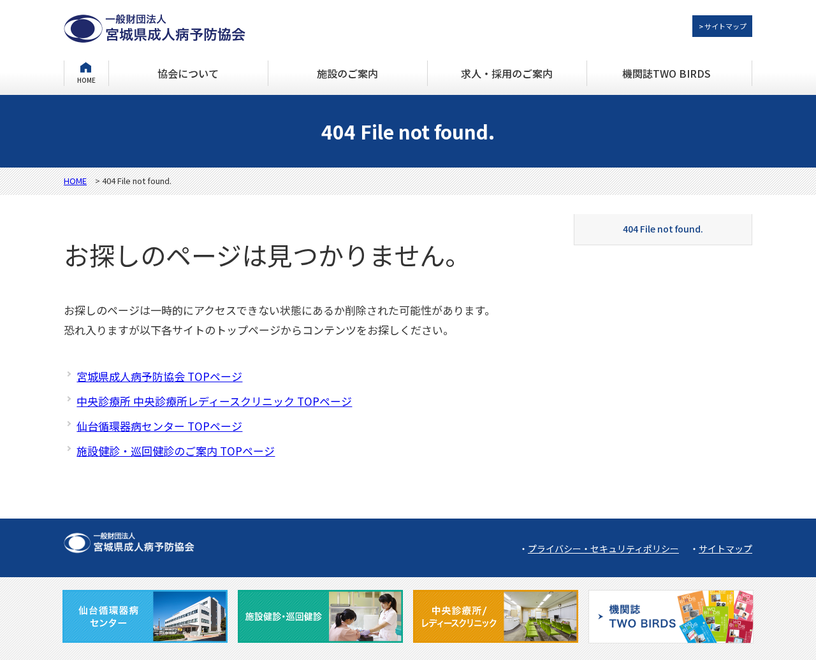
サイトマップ (725, 548)
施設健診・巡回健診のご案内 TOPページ (175, 451)
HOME (86, 79)
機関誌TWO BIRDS (666, 73)
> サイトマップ (723, 26)
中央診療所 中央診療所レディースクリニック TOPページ (214, 401)
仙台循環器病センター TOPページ (159, 426)
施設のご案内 (347, 73)
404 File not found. (663, 228)
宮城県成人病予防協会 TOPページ (159, 376)
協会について (188, 73)
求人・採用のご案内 (507, 73)
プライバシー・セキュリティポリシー (603, 548)
